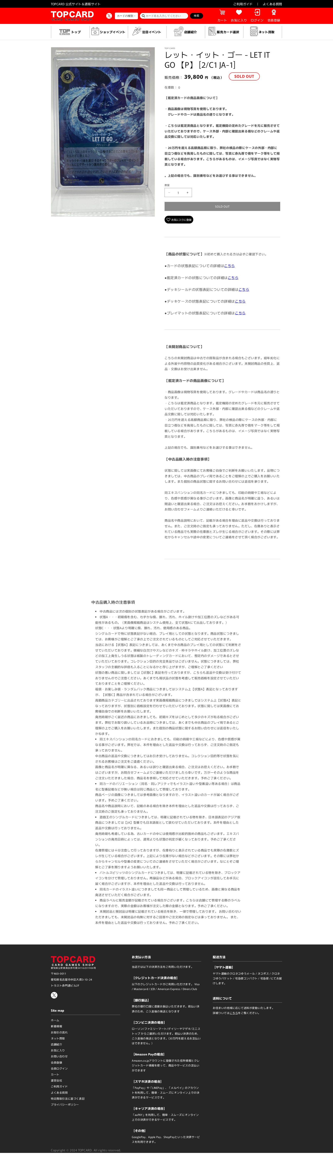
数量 (167, 185)
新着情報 (56, 1026)
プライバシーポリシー (65, 1104)
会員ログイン (59, 1068)
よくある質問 (272, 4)
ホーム (55, 1020)
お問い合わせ (59, 1056)
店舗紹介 (56, 1044)
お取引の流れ (59, 1032)
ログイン (257, 20)
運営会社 (56, 1080)
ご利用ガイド (243, 4)
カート (55, 1074)
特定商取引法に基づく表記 (68, 1098)
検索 (196, 15)
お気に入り (58, 1050)
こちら (229, 265)
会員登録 (273, 20)
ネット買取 (58, 1038)
